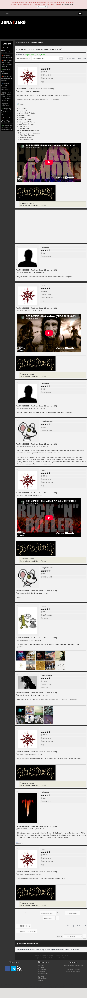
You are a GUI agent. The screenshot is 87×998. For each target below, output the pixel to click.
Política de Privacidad (73, 969)
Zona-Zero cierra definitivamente (6, 50)
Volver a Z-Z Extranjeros (28, 931)
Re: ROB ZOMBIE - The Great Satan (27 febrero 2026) (36, 270)
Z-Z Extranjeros (35, 42)
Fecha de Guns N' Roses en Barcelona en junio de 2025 (6, 87)
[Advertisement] (35, 32)
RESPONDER (25, 58)
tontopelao (45, 247)
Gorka (43, 55)
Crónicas (41, 971)
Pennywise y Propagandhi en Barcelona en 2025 (6, 111)
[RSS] (19, 968)
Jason (38, 55)
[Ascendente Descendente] (51, 918)
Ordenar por (61, 913)
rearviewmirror (47, 675)
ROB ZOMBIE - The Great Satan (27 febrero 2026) (39, 49)
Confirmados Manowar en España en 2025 (6, 120)
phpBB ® (45, 955)
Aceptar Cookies (42, 7)
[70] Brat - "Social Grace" (5, 104)
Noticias (41, 965)
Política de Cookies (73, 971)
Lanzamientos (43, 974)
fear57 (33, 55)
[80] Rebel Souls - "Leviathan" (5, 71)
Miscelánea (42, 978)
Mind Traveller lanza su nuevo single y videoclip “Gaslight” (6, 63)
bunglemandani (47, 421)
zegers (27, 55)
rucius (44, 606)
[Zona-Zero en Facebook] (7, 968)
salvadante (45, 792)
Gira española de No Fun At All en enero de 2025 (6, 127)
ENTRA (7, 13)
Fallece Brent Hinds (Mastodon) (6, 56)
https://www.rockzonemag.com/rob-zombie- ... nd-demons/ (38, 100)
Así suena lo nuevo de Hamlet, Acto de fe (6, 78)
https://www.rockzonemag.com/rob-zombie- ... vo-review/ (56, 699)
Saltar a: (59, 936)
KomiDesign (64, 955)
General (21, 42)
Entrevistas (42, 969)
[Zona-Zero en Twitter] (13, 968)
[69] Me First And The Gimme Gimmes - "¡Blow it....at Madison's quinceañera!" (6, 96)
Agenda (41, 976)
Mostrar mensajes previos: (31, 913)
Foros (40, 980)
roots (43, 66)
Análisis (41, 967)
